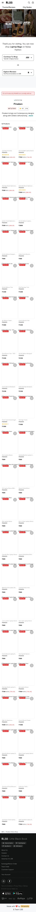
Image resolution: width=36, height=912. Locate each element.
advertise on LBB (7, 859)
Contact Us (5, 856)
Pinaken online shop (12, 832)
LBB (3, 832)
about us (5, 850)
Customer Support (8, 869)
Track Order (5, 866)
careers (4, 853)
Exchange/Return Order (9, 864)
